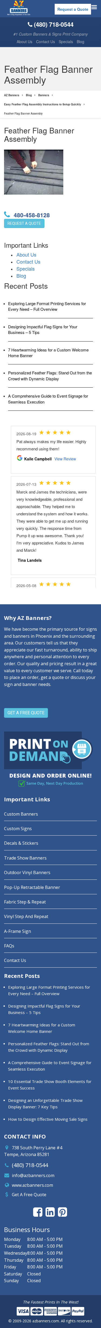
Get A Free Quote (29, 1195)
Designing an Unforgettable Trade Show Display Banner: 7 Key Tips (45, 1103)
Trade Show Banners (25, 858)
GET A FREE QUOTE (26, 712)
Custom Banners (21, 814)
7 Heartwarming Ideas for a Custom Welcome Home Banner (48, 352)
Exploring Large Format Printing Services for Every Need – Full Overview (47, 306)
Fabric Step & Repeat (25, 902)
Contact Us (45, 41)
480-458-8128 (31, 215)
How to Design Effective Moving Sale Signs (48, 1119)
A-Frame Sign (17, 931)
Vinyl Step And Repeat (26, 916)
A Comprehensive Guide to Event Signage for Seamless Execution (48, 398)
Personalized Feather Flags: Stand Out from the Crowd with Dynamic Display (50, 375)
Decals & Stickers (21, 843)
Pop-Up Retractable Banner (32, 887)
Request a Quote (72, 9)
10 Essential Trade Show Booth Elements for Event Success (50, 1085)
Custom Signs (18, 829)
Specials (66, 41)
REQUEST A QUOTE (24, 223)
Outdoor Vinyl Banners (27, 872)
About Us (24, 41)
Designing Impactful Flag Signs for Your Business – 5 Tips (42, 329)
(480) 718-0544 (30, 1165)
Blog (80, 41)
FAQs (9, 946)
